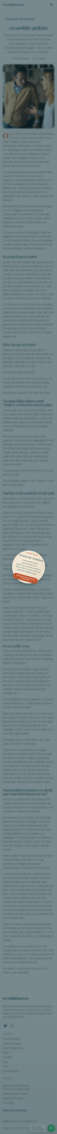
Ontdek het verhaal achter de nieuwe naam (25, 577)
